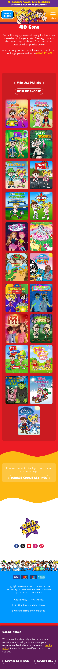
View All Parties (29, 83)
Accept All (45, 661)
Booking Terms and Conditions (29, 605)
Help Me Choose (29, 91)
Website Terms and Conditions (29, 610)
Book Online (41, 4)
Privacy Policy (37, 599)
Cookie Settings (17, 661)
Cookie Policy (20, 599)
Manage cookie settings (29, 478)
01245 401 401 (23, 4)
